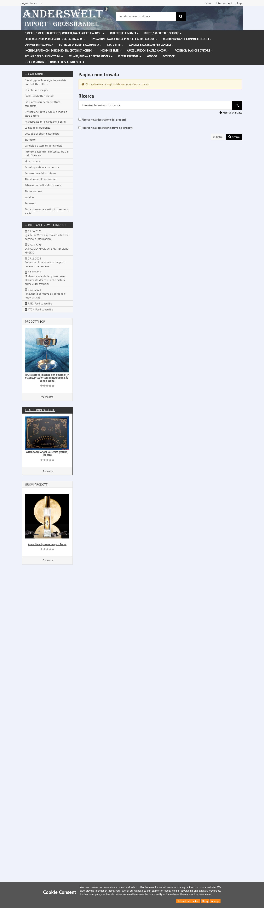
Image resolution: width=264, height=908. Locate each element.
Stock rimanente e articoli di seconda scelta (54, 62)
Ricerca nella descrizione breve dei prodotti (107, 128)
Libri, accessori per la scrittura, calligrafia (54, 39)
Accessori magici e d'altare (193, 50)
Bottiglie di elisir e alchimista (79, 45)
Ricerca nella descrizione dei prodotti (104, 119)
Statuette (114, 45)
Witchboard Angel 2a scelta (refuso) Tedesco (47, 453)
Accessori (169, 56)
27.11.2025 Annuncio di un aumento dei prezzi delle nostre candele (45, 262)
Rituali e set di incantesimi (43, 56)
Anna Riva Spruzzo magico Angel (47, 544)
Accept (215, 901)
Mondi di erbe (109, 50)
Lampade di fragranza (39, 45)
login (240, 3)
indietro (218, 137)
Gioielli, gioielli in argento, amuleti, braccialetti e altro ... (63, 33)
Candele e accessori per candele (150, 45)
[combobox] (31, 3)
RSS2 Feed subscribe (39, 303)
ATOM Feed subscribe (40, 309)
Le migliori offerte (40, 410)
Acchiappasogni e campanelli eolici (186, 39)
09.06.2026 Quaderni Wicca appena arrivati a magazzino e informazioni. (47, 235)
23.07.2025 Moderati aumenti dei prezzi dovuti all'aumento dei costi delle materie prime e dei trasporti (45, 278)
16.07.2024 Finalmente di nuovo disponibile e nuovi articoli (45, 293)
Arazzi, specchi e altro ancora (147, 50)
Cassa (207, 3)
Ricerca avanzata (232, 112)
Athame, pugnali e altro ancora (90, 56)
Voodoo (152, 56)
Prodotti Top (35, 321)
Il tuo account (224, 3)
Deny (205, 901)
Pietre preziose (128, 56)
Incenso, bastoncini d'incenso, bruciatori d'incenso (59, 50)
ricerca (235, 137)
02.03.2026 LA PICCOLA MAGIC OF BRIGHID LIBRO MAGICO (47, 248)
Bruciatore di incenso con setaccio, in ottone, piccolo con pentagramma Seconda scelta (47, 377)
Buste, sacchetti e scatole (162, 33)
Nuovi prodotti (37, 484)
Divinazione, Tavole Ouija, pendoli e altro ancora (123, 39)
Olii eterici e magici (123, 33)
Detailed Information (188, 901)
